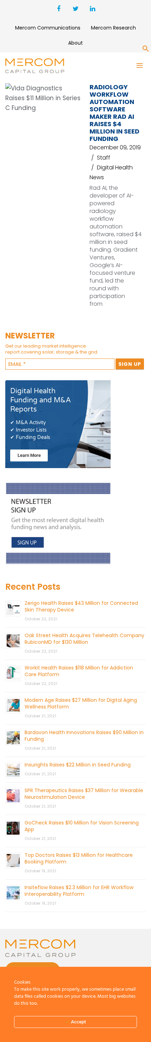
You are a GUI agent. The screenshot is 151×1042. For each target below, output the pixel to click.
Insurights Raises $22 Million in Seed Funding (78, 764)
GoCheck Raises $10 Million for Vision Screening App (82, 826)
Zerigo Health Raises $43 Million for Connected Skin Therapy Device (81, 606)
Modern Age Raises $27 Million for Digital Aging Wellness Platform (81, 703)
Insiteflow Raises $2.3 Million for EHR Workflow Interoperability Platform (79, 891)
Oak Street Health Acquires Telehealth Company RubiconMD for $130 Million (84, 639)
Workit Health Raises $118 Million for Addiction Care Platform (79, 671)
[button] (145, 50)
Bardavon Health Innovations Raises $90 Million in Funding (84, 736)
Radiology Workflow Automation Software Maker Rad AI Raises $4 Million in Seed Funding (114, 113)
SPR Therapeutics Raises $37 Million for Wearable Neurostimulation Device (84, 794)
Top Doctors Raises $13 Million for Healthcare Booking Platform (79, 858)
